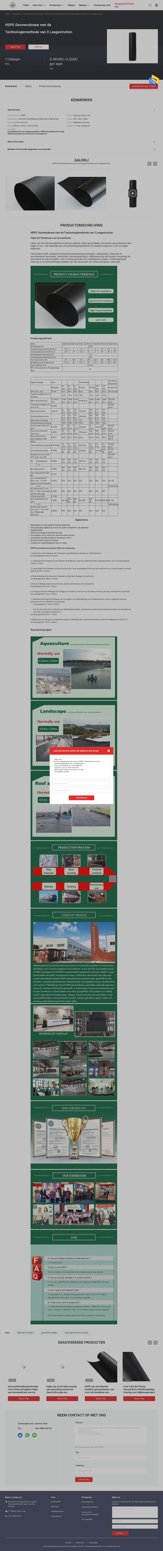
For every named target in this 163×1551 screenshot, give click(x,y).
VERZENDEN (81, 798)
